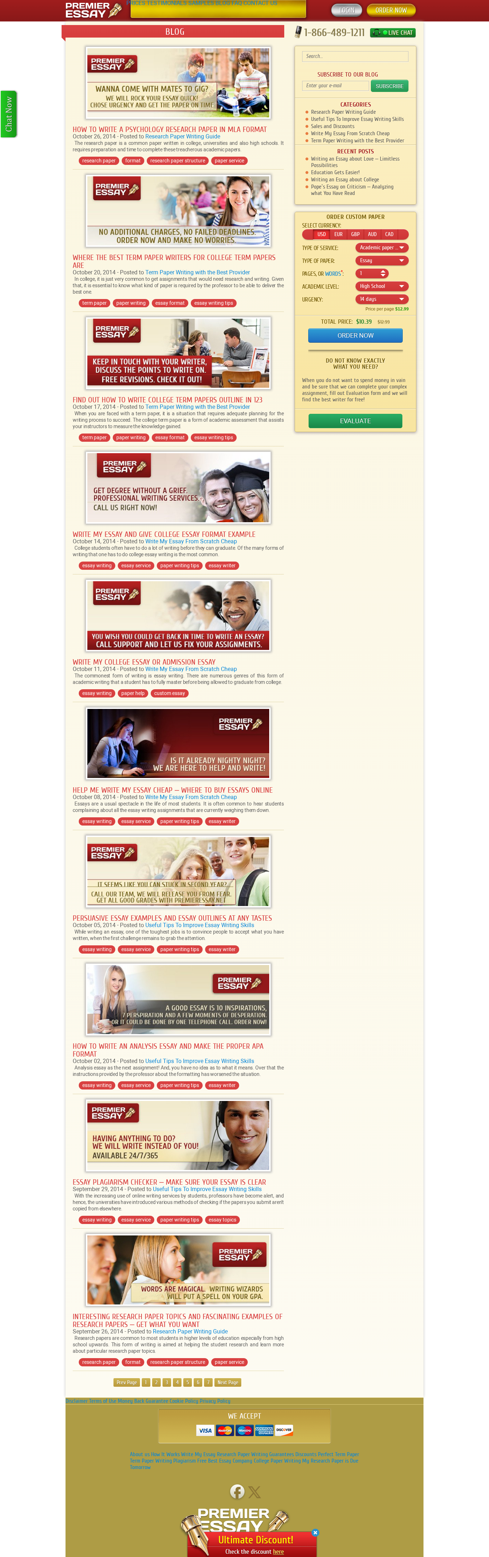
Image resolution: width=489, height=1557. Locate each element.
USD (322, 234)
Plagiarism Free (190, 1461)
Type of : (318, 261)
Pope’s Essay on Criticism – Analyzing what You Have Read (352, 189)
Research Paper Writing (242, 1454)
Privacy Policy (215, 1401)
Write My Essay (198, 1454)
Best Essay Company (230, 1461)
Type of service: (320, 248)
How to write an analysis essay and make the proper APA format (168, 1050)
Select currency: (321, 225)
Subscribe (390, 86)
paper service (229, 160)
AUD (372, 234)
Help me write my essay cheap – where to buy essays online (173, 790)
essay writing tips (213, 303)
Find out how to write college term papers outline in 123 (167, 400)
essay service (136, 565)
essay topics (222, 1220)
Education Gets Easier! (335, 172)
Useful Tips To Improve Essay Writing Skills (199, 925)
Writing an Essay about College (345, 179)
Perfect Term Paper (338, 1454)
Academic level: (320, 287)
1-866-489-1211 (334, 32)
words (333, 273)
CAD (389, 234)
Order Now (356, 335)
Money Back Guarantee (143, 1401)
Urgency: (312, 300)
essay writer (222, 565)
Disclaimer (77, 1401)
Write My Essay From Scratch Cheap (191, 541)
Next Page (228, 1383)
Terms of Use (102, 1401)
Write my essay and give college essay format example (164, 534)
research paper (99, 160)
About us (140, 1454)
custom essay (169, 693)
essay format (170, 303)
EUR (338, 234)
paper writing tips (179, 565)
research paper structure (177, 160)
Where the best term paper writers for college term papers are (174, 261)
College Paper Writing (277, 1461)
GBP (355, 234)
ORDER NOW (391, 10)
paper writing (131, 303)
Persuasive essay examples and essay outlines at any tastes (172, 918)
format (133, 160)
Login (346, 10)
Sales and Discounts (332, 126)
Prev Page (127, 1383)
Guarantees (281, 1454)
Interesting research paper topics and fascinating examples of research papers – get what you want (177, 1320)
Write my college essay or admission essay (144, 662)
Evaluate (355, 421)
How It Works (165, 1454)
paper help (133, 693)
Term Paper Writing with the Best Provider (197, 272)
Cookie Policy (184, 1401)
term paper (94, 303)
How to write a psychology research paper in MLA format (170, 129)
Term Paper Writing (151, 1461)
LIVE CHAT (400, 32)
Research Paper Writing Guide (182, 136)
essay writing (97, 565)
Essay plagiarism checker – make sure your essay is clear (169, 1182)
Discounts (305, 1454)
